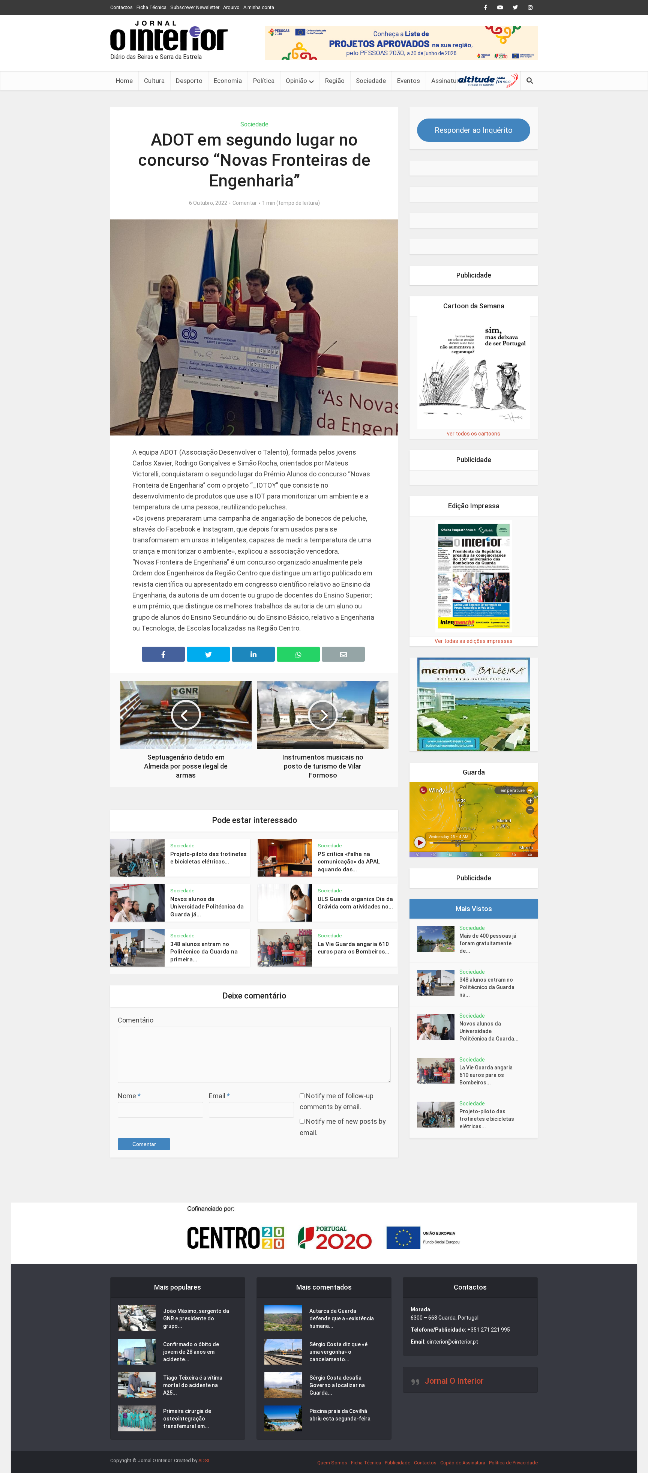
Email (219, 1096)
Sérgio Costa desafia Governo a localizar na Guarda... (337, 1385)
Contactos (121, 7)
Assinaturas (448, 80)
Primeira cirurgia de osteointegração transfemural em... (187, 1418)
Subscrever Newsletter (194, 7)
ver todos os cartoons (473, 434)
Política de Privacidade (513, 1462)
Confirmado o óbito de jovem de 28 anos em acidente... (191, 1351)
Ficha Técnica (151, 7)
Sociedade (371, 80)
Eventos (408, 80)
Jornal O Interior (454, 1381)
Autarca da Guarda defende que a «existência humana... (341, 1318)
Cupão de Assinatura (462, 1462)
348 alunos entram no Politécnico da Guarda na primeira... (204, 952)
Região (335, 80)
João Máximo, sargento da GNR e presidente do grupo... (196, 1318)
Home (124, 80)
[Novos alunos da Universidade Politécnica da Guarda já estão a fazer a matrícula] (438, 1027)
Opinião (296, 80)
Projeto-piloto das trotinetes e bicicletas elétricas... (486, 1118)
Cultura (154, 80)
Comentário (135, 1020)
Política (263, 80)
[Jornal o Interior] (169, 36)
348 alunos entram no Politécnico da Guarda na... (486, 987)
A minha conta (258, 7)
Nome (129, 1096)
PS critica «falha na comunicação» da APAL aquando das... (349, 862)
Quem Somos (332, 1462)
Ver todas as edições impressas (474, 641)
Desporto (189, 80)
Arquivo (231, 7)
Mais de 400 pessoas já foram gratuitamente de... (487, 943)
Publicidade (397, 1462)
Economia (228, 80)
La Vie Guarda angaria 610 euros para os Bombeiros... (486, 1075)
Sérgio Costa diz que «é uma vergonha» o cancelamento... (338, 1351)
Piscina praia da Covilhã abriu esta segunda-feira (339, 1415)
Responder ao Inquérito (474, 130)
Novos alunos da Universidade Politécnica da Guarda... (489, 1031)
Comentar (244, 203)
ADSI (203, 1460)
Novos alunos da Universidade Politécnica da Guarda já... (207, 907)
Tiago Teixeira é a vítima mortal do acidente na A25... (192, 1385)
